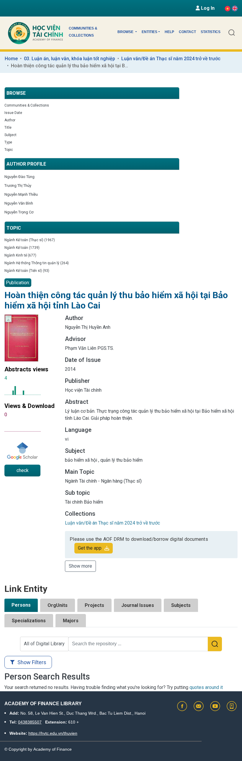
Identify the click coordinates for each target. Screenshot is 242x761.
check (23, 470)
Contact (187, 32)
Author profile (26, 164)
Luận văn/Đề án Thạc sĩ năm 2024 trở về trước (170, 58)
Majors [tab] (71, 620)
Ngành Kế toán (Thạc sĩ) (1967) (29, 240)
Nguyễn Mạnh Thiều (21, 194)
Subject (10, 135)
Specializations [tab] (29, 620)
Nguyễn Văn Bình (18, 203)
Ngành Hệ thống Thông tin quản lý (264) (36, 263)
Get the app (90, 548)
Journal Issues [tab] (137, 605)
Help (169, 32)
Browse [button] (125, 32)
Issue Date (13, 113)
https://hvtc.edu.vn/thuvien (52, 733)
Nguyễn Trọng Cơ (18, 212)
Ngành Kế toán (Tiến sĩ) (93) (26, 271)
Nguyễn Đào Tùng (19, 176)
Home (11, 58)
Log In (207, 8)
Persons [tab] (21, 605)
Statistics (210, 32)
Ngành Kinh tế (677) (20, 255)
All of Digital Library (44, 643)
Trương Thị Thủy (17, 185)
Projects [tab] (94, 605)
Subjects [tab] (181, 605)
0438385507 (30, 722)
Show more (80, 566)
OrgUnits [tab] (58, 605)
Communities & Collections (83, 31)
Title (8, 127)
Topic (8, 150)
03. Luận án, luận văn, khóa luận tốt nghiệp (69, 58)
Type (8, 142)
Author (9, 120)
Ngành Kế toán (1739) (22, 248)
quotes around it (206, 687)
